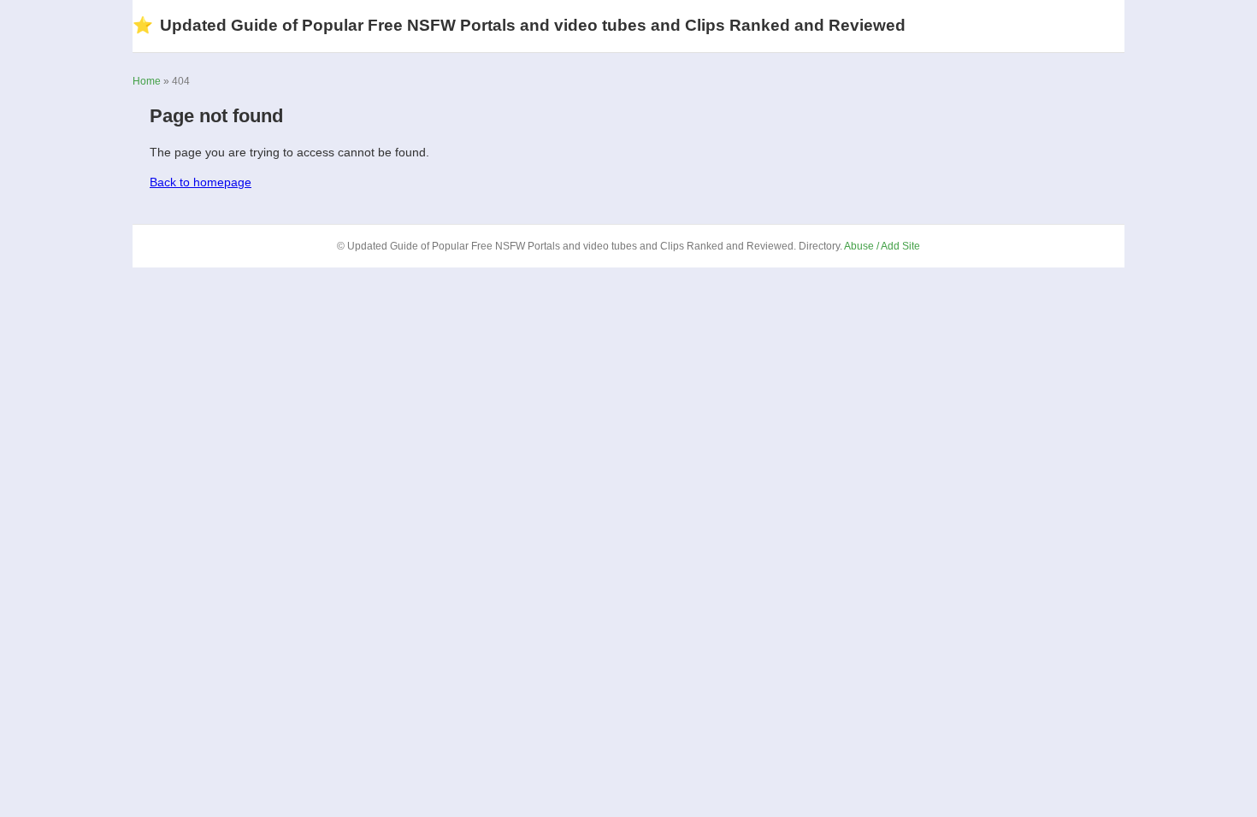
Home (147, 81)
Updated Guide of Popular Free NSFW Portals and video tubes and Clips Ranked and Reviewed (519, 25)
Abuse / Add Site (882, 246)
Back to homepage (200, 182)
